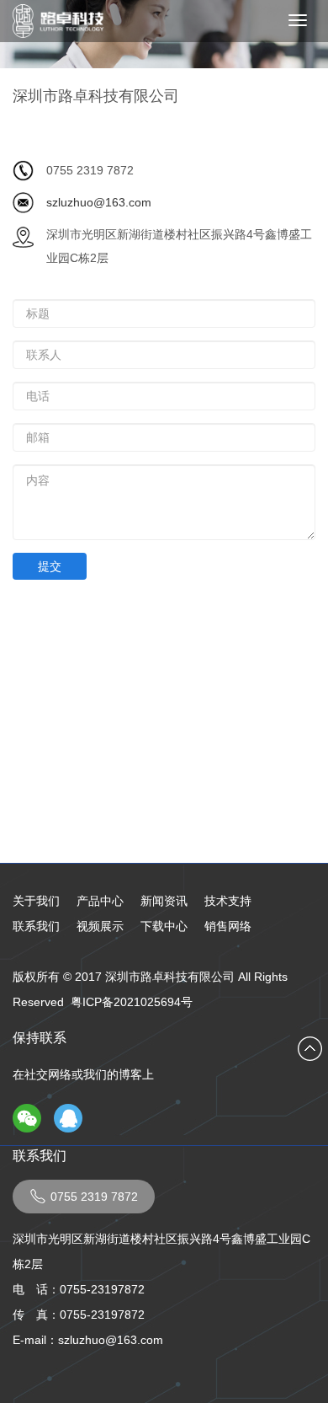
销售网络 (227, 926)
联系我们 (36, 926)
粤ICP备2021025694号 (132, 1002)
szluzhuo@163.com (98, 202)
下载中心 (164, 926)
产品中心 (100, 901)
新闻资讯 (164, 901)
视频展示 (100, 926)
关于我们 (36, 901)
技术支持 (227, 901)
